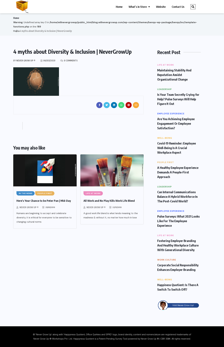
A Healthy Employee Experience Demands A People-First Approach (177, 172)
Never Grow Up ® (29, 207)
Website (161, 6)
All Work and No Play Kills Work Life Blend (109, 200)
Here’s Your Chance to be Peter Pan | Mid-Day (43, 200)
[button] (193, 6)
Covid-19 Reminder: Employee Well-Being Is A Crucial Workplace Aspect (176, 147)
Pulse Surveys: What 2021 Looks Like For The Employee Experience (178, 220)
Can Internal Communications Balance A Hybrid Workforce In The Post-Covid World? (177, 196)
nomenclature (153, 334)
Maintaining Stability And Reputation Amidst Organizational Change (174, 74)
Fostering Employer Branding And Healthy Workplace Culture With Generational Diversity (178, 245)
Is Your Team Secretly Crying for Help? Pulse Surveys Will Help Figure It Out (178, 99)
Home (119, 6)
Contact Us (178, 6)
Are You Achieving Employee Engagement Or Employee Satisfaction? (176, 123)
